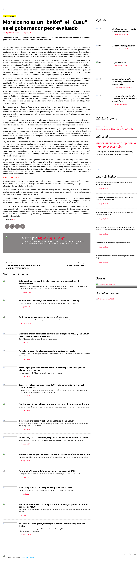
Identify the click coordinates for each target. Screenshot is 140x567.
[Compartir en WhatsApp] (17, 226)
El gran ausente (119, 62)
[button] (13, 8)
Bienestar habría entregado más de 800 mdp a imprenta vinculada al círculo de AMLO (51, 386)
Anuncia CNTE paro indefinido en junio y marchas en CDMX (47, 471)
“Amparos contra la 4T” (77, 265)
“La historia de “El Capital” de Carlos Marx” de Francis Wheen (23, 266)
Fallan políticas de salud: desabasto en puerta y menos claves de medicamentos (49, 282)
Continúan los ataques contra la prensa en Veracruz (113, 243)
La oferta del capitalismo (123, 45)
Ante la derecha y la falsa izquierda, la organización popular (47, 351)
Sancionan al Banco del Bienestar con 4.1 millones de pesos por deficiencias (54, 404)
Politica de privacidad (27, 557)
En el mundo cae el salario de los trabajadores (124, 30)
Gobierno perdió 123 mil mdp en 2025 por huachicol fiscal (46, 487)
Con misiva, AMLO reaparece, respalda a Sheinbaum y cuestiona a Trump (53, 437)
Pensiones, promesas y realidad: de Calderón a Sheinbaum (46, 421)
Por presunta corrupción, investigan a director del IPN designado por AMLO (52, 524)
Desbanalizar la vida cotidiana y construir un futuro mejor (123, 81)
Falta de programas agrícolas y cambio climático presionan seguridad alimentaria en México (52, 368)
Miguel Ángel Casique (12, 33)
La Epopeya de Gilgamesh (111, 284)
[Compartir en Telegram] (22, 226)
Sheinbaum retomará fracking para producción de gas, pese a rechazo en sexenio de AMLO (53, 505)
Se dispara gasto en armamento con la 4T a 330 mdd (43, 317)
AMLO (14, 220)
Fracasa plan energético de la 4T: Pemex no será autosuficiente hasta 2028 (54, 454)
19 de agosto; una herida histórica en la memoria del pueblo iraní (124, 98)
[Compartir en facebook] (7, 226)
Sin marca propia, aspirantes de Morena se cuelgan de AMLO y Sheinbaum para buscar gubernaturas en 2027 (54, 335)
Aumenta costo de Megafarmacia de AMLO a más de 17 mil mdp (49, 300)
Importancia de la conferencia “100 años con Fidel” (116, 145)
